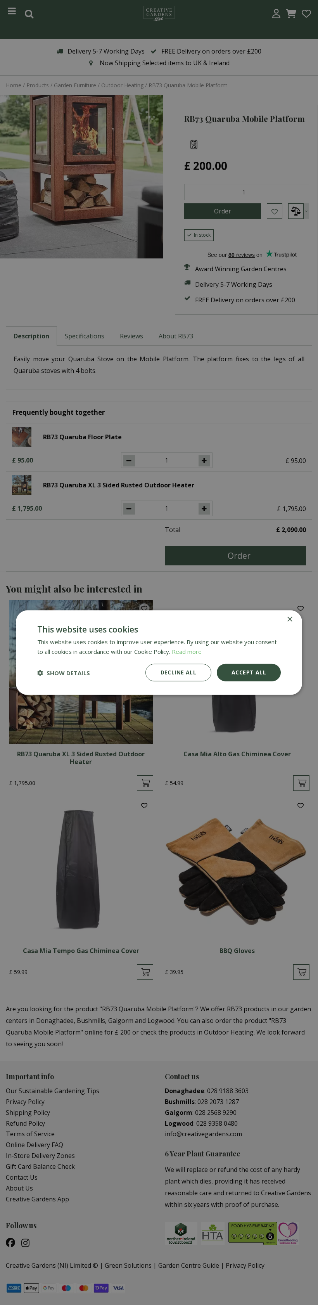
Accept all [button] (249, 672)
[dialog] (159, 652)
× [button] (289, 619)
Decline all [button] (178, 672)
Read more (187, 651)
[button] (63, 672)
